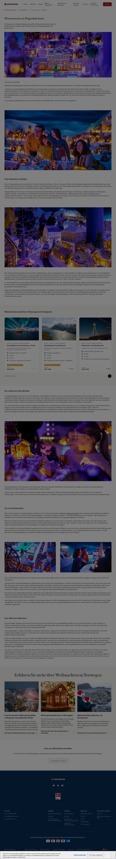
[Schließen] (113, 855)
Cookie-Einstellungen (80, 855)
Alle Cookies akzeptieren (96, 855)
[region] (58, 855)
